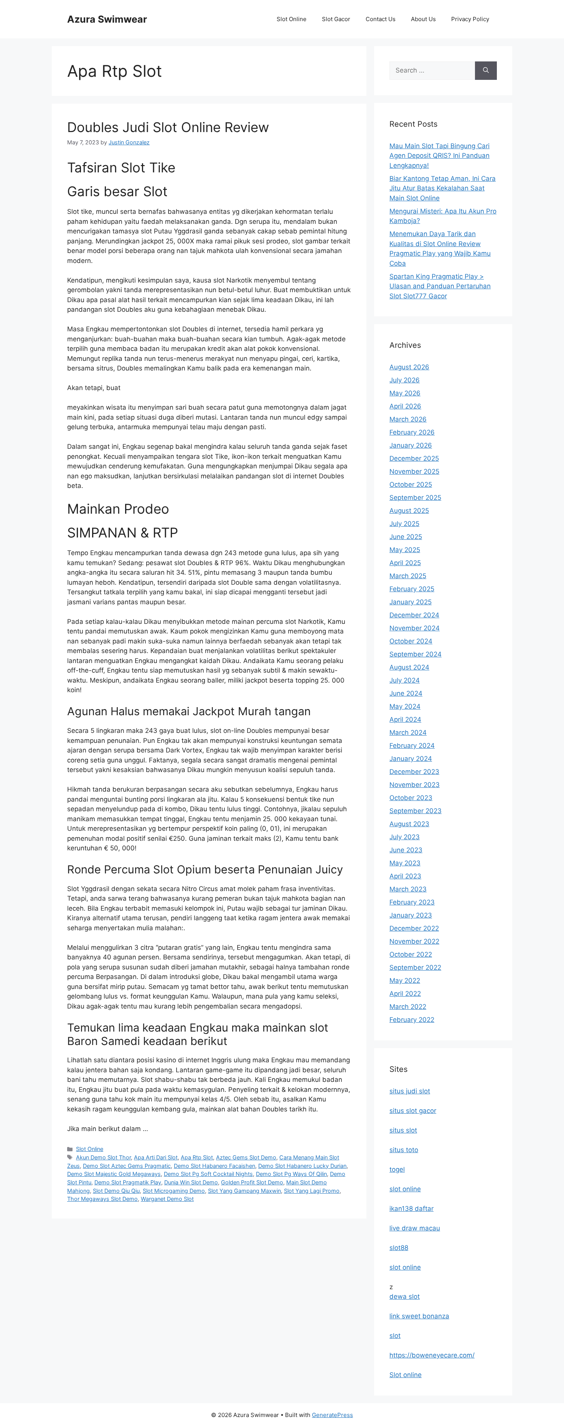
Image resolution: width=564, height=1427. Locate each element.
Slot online (405, 1375)
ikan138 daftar (411, 1208)
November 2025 (414, 471)
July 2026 (404, 380)
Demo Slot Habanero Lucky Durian (302, 1165)
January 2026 (410, 445)
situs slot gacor (412, 1110)
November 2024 (414, 628)
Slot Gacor (336, 19)
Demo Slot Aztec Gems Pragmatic (127, 1165)
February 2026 (412, 432)
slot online (405, 1189)
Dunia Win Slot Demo (191, 1182)
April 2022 (405, 993)
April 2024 (405, 719)
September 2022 (415, 967)
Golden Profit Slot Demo (252, 1182)
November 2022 (414, 941)
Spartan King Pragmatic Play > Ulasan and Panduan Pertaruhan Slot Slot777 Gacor (440, 286)
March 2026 (408, 419)
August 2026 (409, 367)
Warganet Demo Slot (167, 1199)
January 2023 (410, 915)
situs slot (403, 1130)
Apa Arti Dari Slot (156, 1157)
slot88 (398, 1248)
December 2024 (414, 615)
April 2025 (405, 563)
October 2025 (410, 484)
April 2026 (405, 406)
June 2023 (405, 850)
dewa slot (404, 1296)
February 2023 (412, 902)
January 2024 (410, 758)
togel (397, 1169)
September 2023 (415, 811)
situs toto (403, 1150)
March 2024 (408, 732)
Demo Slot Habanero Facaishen (214, 1165)
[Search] (486, 70)
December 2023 (414, 772)
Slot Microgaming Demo (174, 1190)
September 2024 (415, 654)
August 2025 (409, 510)
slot (395, 1335)
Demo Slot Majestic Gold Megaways (114, 1174)
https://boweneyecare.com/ (432, 1355)
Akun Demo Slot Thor (103, 1157)
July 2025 (404, 523)
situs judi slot (409, 1091)
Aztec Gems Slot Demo (246, 1157)
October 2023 (410, 798)
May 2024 (405, 706)
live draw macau (414, 1228)
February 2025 (411, 589)
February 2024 (412, 745)
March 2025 (407, 576)
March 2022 (407, 1006)
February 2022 (411, 1020)
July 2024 (404, 680)
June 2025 (405, 537)
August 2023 (409, 824)
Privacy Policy (470, 19)
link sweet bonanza (419, 1316)
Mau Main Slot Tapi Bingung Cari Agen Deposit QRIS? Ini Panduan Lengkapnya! (439, 155)
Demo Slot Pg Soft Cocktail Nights (208, 1174)
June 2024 (405, 693)
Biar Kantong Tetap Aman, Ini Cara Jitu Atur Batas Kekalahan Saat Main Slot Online (442, 188)
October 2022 (410, 954)
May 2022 (404, 980)
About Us (423, 19)
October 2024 (410, 641)
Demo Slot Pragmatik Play (127, 1182)
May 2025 (404, 550)
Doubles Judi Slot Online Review (168, 127)
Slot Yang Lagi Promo (312, 1190)
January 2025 (410, 602)
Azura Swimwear (107, 19)
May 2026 (405, 393)
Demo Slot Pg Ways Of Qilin (291, 1174)
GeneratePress (332, 1415)
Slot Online (292, 19)
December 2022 (414, 928)
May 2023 (405, 863)
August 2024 (409, 667)
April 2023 (405, 876)
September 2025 (415, 497)
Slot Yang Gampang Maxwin (244, 1190)
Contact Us (381, 19)
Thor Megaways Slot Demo (102, 1199)
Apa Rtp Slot (197, 1157)
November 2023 (414, 785)
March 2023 (408, 889)
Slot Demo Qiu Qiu (116, 1190)
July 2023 (404, 837)
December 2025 (414, 458)
